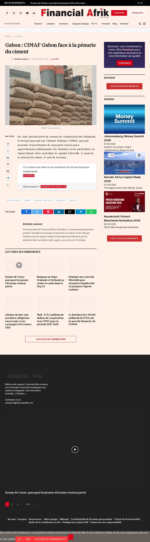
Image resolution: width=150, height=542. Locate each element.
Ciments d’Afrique (43, 200)
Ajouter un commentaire (51, 339)
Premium (124, 23)
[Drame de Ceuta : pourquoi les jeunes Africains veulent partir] (19, 265)
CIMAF (27, 200)
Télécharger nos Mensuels (124, 86)
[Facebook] (8, 144)
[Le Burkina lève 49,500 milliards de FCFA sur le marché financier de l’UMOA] (83, 303)
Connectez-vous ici (53, 186)
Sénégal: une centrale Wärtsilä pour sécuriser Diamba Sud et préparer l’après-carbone (81, 283)
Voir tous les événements (124, 238)
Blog (140, 3)
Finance (38, 23)
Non (28, 539)
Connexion (137, 13)
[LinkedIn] (8, 157)
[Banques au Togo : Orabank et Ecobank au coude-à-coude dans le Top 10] (51, 265)
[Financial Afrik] (75, 13)
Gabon (72, 200)
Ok (19, 539)
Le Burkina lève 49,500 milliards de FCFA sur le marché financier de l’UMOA (82, 319)
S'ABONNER (119, 13)
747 (28, 504)
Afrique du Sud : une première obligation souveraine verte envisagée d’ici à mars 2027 (18, 321)
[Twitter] (8, 151)
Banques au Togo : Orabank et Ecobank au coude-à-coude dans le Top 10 (50, 281)
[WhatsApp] (8, 184)
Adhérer (29, 175)
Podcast (106, 23)
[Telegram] (8, 178)
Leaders (50, 23)
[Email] (8, 171)
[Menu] (144, 23)
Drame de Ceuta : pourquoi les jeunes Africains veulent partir (59, 3)
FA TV (94, 23)
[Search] (140, 23)
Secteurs (63, 23)
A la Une (55, 59)
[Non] (70, 537)
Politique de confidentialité (50, 539)
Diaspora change (81, 23)
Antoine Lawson (22, 59)
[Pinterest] (8, 164)
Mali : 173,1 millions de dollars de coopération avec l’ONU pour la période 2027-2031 (50, 319)
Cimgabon (60, 200)
